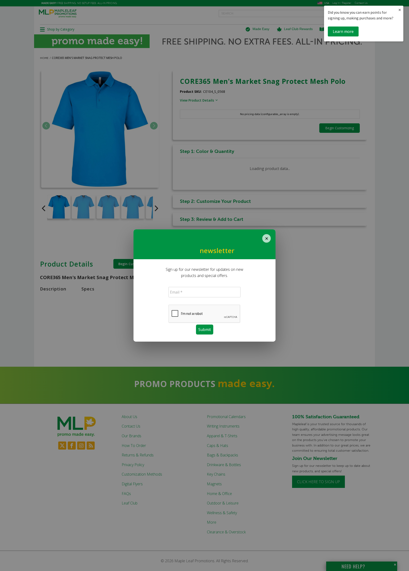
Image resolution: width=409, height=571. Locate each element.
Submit (204, 329)
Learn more (343, 31)
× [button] (399, 10)
